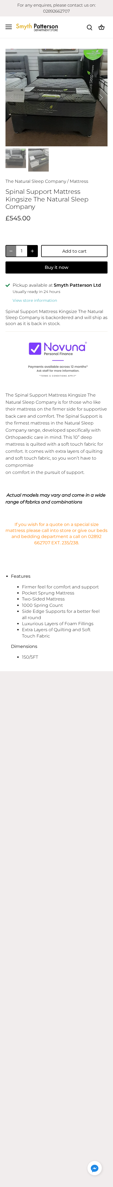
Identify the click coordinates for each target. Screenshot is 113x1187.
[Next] (101, 97)
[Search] (89, 27)
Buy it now (56, 267)
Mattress (79, 181)
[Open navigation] (8, 27)
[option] (56, 97)
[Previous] (12, 97)
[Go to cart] (101, 27)
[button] (94, 1168)
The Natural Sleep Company (35, 181)
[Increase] (32, 251)
